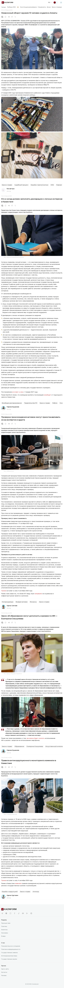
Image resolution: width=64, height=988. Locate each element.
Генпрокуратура (7, 602)
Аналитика (4, 929)
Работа (54, 403)
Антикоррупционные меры (9, 956)
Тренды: (3, 7)
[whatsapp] (5, 17)
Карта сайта (5, 969)
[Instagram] (2, 17)
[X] (15, 17)
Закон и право (7, 185)
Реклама (3, 975)
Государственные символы (9, 952)
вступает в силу (17, 392)
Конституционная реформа (28, 7)
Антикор (36, 891)
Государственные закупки (9, 959)
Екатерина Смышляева (35, 746)
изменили (18, 883)
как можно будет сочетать (36, 738)
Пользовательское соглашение (10, 946)
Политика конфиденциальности (10, 949)
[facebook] (14, 913)
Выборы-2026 (11, 7)
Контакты (4, 972)
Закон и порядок (57, 7)
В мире (3, 936)
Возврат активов (21, 602)
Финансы (33, 602)
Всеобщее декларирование (12, 403)
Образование (19, 746)
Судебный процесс (21, 185)
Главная (59, 185)
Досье (49, 7)
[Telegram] (9, 17)
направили (38, 593)
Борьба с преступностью (39, 185)
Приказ (3, 591)
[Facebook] (12, 17)
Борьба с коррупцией (10, 891)
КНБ (52, 185)
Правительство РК (30, 403)
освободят (47, 395)
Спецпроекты (42, 7)
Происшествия (5, 923)
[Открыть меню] (61, 2)
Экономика (4, 933)
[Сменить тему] (55, 2)
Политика (4, 926)
